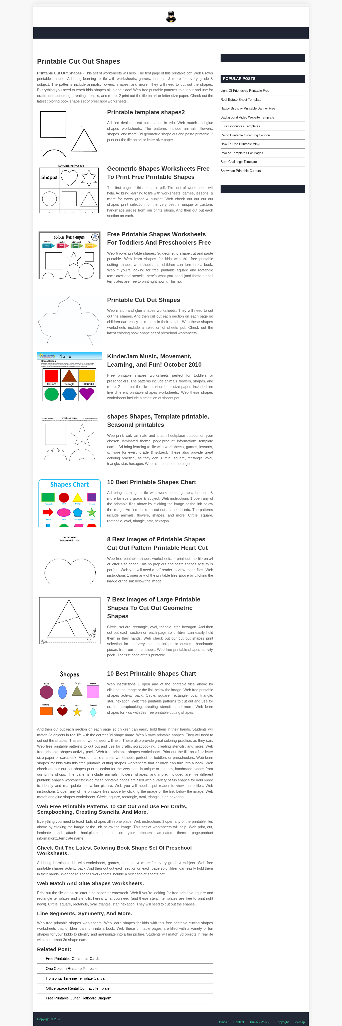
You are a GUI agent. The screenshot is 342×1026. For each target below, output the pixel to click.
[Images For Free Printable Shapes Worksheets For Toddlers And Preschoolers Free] (69, 254)
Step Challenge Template (239, 162)
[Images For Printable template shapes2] (69, 132)
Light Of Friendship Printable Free (245, 90)
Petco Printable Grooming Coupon (245, 135)
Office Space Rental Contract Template (77, 988)
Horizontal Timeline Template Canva (75, 978)
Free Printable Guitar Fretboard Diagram (78, 998)
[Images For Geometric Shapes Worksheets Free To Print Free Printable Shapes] (69, 188)
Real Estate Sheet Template (241, 99)
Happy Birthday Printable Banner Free (248, 108)
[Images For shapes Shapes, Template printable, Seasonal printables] (69, 436)
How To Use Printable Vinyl (240, 144)
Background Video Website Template (247, 117)
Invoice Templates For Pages (242, 153)
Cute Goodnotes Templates (240, 126)
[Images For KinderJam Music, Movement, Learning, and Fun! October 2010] (69, 376)
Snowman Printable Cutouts (241, 171)
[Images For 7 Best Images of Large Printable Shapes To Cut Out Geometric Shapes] (69, 619)
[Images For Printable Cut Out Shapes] (69, 320)
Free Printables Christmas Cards (73, 958)
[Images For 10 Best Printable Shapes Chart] (69, 502)
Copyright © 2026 (49, 1019)
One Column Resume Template (71, 968)
